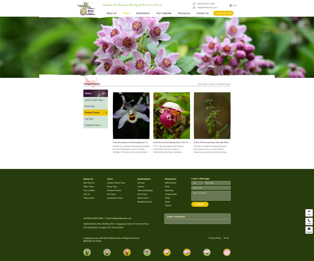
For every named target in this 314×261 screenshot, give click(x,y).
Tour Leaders (89, 190)
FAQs (167, 198)
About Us (111, 13)
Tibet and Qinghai (145, 190)
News (167, 202)
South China (142, 198)
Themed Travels (223, 84)
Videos (168, 205)
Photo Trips (90, 106)
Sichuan (141, 183)
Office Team (88, 187)
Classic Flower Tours (94, 100)
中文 (235, 6)
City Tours (89, 119)
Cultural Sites (171, 194)
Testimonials (88, 198)
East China (142, 194)
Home (205, 84)
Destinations (143, 13)
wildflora (86, 8)
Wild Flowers (170, 183)
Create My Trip (223, 13)
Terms (226, 238)
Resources (184, 13)
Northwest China (144, 202)
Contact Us (202, 13)
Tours (126, 13)
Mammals (169, 190)
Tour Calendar (164, 13)
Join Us (86, 194)
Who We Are (88, 183)
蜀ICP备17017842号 (92, 241)
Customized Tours (92, 125)
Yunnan (140, 187)
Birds (167, 187)
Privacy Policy (215, 238)
